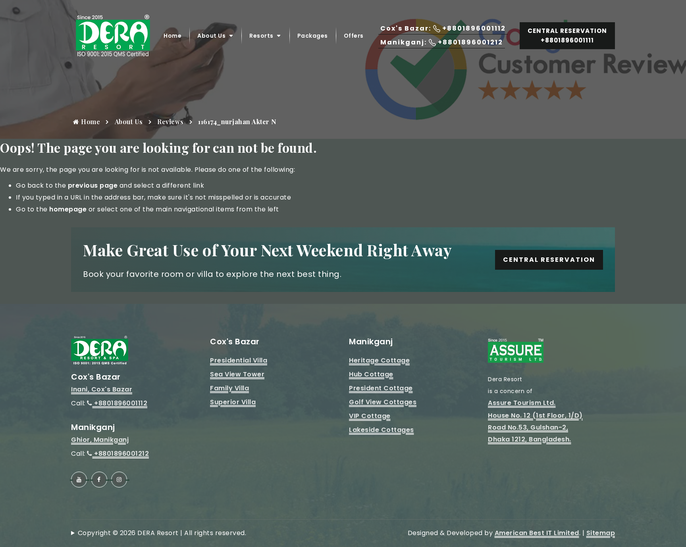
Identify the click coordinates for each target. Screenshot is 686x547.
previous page (93, 185)
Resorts (261, 36)
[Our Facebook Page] (99, 480)
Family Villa (229, 388)
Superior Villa (233, 402)
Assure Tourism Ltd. (522, 402)
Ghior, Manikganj (100, 439)
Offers (354, 36)
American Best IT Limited (537, 532)
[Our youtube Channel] (79, 480)
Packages (312, 36)
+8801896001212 (120, 453)
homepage (68, 209)
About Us (211, 36)
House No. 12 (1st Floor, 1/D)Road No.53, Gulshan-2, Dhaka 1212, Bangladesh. (535, 427)
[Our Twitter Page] (119, 480)
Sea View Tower (237, 374)
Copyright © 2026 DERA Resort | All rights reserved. (162, 532)
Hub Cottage (371, 374)
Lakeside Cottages (381, 429)
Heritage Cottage (379, 360)
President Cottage (381, 388)
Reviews (170, 121)
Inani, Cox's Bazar (101, 389)
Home (172, 36)
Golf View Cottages (382, 402)
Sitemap (600, 532)
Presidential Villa (238, 360)
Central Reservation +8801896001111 (567, 35)
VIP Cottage (370, 415)
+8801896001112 (119, 403)
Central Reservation (549, 259)
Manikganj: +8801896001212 (441, 42)
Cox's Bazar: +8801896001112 (443, 28)
